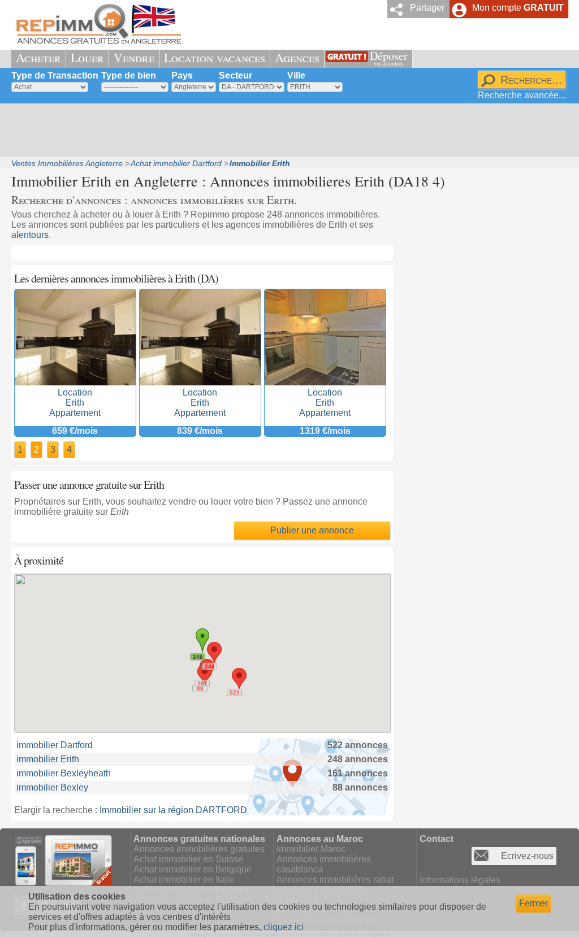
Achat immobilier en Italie (184, 879)
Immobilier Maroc (310, 849)
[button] (239, 678)
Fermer (533, 903)
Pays (182, 75)
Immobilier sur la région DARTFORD (173, 810)
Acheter (38, 57)
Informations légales (460, 880)
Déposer (389, 57)
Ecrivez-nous (527, 856)
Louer (87, 57)
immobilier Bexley (52, 787)
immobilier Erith (47, 759)
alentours (30, 235)
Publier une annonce (312, 530)
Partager (427, 7)
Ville (296, 75)
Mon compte (518, 7)
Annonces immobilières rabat (335, 879)
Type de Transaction (54, 75)
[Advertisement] (285, 130)
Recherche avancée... (521, 95)
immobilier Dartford (54, 745)
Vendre (134, 57)
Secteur (235, 75)
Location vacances (214, 57)
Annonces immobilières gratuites (199, 849)
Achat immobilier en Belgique (192, 869)
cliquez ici (283, 927)
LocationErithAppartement (75, 403)
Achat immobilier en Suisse (188, 859)
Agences (297, 57)
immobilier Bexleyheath (63, 773)
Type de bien (128, 75)
